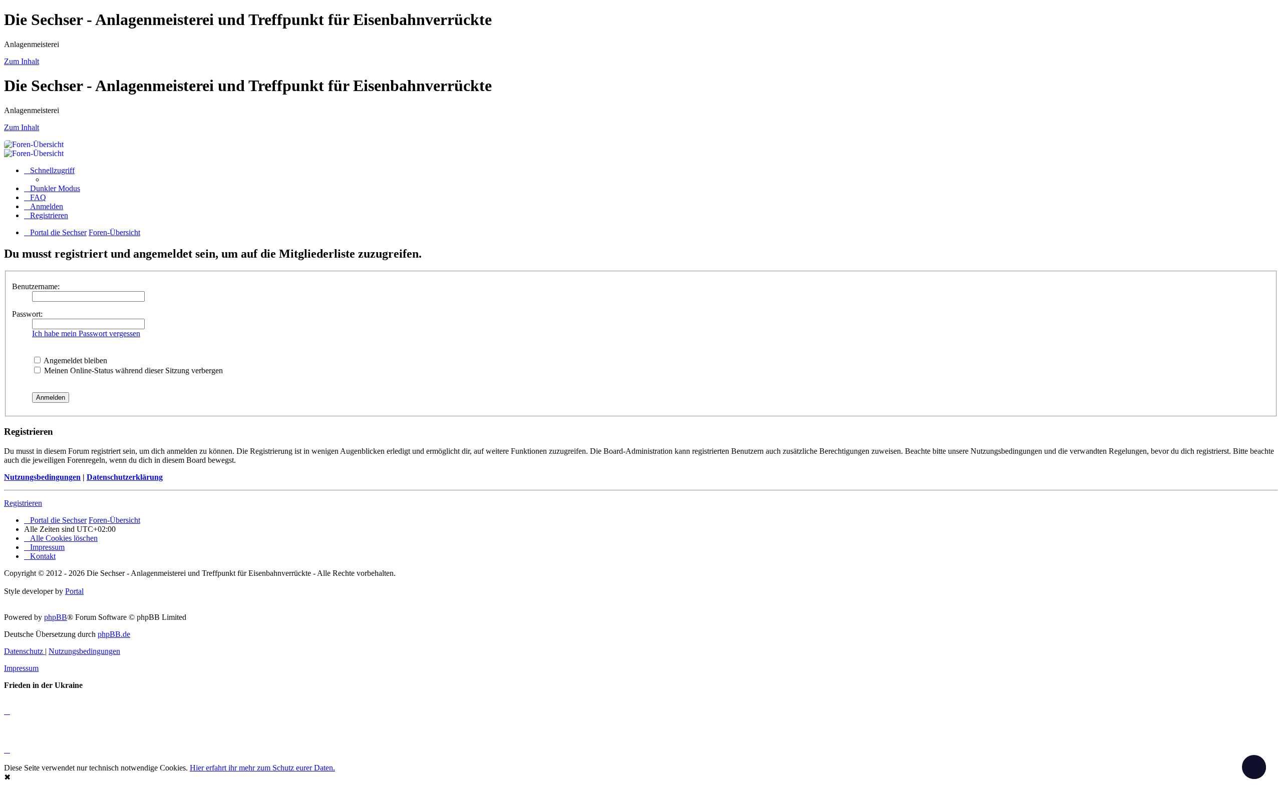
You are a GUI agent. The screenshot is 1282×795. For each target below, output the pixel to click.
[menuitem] (35, 197)
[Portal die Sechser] (349, 144)
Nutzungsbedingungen (42, 477)
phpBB (55, 617)
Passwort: (27, 314)
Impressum (21, 668)
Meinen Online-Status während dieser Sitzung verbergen (132, 370)
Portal (74, 591)
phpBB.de (114, 634)
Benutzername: (36, 286)
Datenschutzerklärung (125, 477)
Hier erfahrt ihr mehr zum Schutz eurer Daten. (262, 767)
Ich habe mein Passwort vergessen (86, 333)
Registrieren (23, 503)
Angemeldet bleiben (74, 360)
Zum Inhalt (21, 61)
